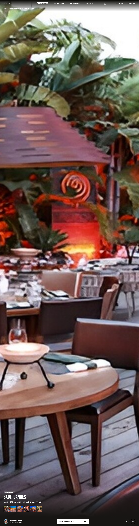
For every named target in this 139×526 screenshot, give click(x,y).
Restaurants (19, 8)
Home (5, 8)
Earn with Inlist (74, 4)
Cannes (11, 8)
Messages (90, 4)
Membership (59, 3)
